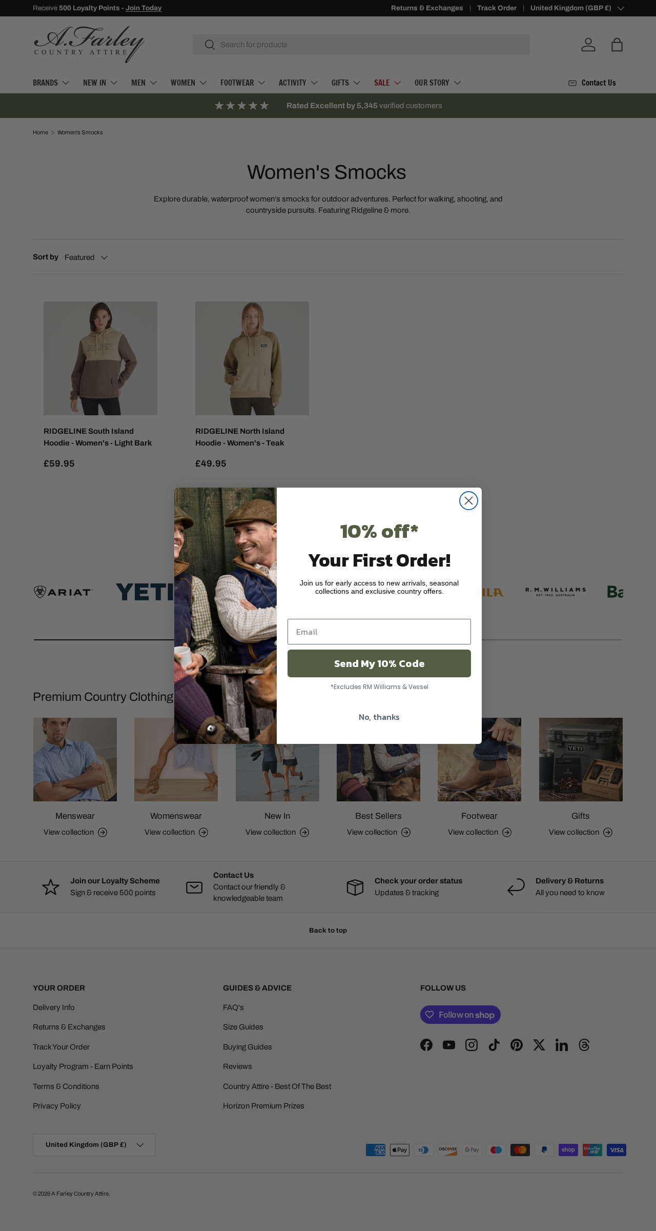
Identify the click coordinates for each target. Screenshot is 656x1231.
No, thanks (379, 717)
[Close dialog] (469, 501)
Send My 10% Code (379, 663)
